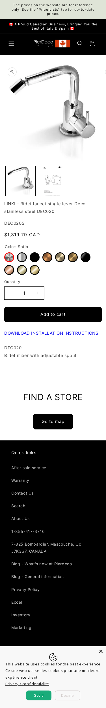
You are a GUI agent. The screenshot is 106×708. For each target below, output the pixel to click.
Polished (22, 257)
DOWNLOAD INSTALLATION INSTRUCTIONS (51, 333)
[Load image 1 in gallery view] (20, 181)
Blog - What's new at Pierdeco (41, 563)
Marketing (21, 627)
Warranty (20, 480)
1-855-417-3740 (28, 531)
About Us (20, 518)
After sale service (28, 467)
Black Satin (35, 257)
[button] (11, 43)
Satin (9, 257)
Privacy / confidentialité (27, 683)
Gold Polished (35, 270)
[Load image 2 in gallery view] (53, 181)
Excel (16, 602)
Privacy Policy (25, 589)
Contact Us (22, 493)
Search (18, 505)
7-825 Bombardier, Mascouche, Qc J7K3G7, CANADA (46, 547)
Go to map (53, 421)
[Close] (101, 651)
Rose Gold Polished (9, 270)
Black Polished (85, 257)
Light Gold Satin (60, 257)
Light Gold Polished (22, 270)
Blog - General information (37, 576)
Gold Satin (73, 257)
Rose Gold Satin (47, 257)
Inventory (20, 614)
